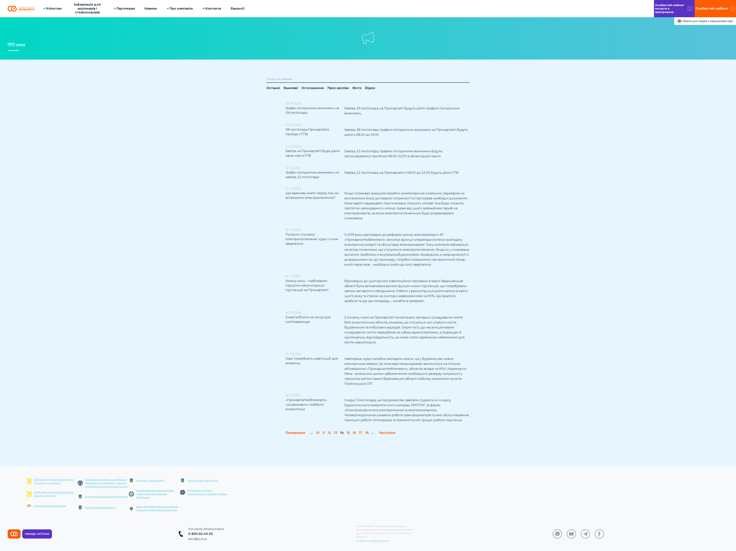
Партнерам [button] (126, 8)
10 (317, 433)
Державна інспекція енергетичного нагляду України (207, 492)
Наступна (387, 433)
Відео (370, 88)
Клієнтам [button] (54, 8)
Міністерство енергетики (202, 480)
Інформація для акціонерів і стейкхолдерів (87, 8)
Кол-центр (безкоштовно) (206, 529)
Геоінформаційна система (50, 505)
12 (329, 433)
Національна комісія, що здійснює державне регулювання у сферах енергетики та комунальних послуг (106, 483)
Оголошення (312, 88)
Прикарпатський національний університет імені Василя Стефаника (155, 494)
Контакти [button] (213, 8)
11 (323, 433)
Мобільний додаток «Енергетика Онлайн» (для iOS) (54, 494)
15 (348, 433)
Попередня (295, 433)
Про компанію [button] (181, 8)
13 (335, 433)
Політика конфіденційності (372, 540)
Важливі (291, 88)
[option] (52, 496)
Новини (151, 8)
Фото (356, 88)
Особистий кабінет (712, 8)
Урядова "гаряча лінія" (150, 480)
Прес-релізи (338, 88)
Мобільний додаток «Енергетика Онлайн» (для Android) (54, 481)
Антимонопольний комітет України (106, 496)
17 (360, 433)
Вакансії (238, 8)
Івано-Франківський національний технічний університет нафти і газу (157, 508)
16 (354, 433)
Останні (273, 88)
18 (367, 433)
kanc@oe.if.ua (197, 539)
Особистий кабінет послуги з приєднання (669, 8)
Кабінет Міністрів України (100, 507)
